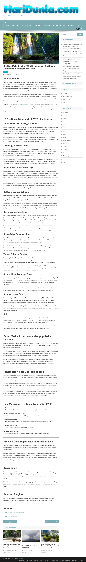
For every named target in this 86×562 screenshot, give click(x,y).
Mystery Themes (19, 558)
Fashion (65, 118)
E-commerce (15, 25)
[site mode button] (78, 29)
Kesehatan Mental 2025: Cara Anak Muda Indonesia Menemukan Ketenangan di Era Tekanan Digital (72, 46)
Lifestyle (65, 131)
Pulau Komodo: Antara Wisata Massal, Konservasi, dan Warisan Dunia (11, 545)
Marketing (37, 25)
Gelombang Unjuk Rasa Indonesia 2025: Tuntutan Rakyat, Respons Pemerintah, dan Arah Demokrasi (52, 522)
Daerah (65, 115)
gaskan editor (19, 74)
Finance (24, 25)
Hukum (65, 128)
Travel (78, 25)
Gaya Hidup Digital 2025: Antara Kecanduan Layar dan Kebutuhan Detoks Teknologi (72, 61)
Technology (71, 25)
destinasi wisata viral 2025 (26, 104)
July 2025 (65, 102)
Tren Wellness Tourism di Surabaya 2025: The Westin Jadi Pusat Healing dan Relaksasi (50, 545)
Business (7, 25)
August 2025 (66, 99)
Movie (64, 137)
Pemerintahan (67, 140)
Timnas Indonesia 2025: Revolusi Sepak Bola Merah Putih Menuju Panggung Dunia (71, 69)
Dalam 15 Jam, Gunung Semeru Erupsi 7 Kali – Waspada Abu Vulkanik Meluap (31, 545)
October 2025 (66, 93)
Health (30, 25)
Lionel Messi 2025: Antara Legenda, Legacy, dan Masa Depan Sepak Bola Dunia (72, 54)
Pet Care (55, 25)
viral (64, 162)
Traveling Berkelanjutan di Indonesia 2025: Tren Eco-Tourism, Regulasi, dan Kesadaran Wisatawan (72, 76)
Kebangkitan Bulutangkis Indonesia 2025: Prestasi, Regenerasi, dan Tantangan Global (11, 522)
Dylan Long (24, 552)
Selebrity (65, 149)
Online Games (46, 25)
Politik (64, 146)
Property (62, 25)
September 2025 (67, 96)
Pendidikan (66, 143)
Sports (65, 153)
